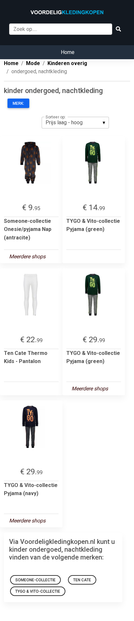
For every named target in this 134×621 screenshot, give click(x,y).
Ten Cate (82, 580)
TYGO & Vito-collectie (37, 591)
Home (67, 52)
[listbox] (75, 122)
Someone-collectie (35, 580)
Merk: (18, 103)
